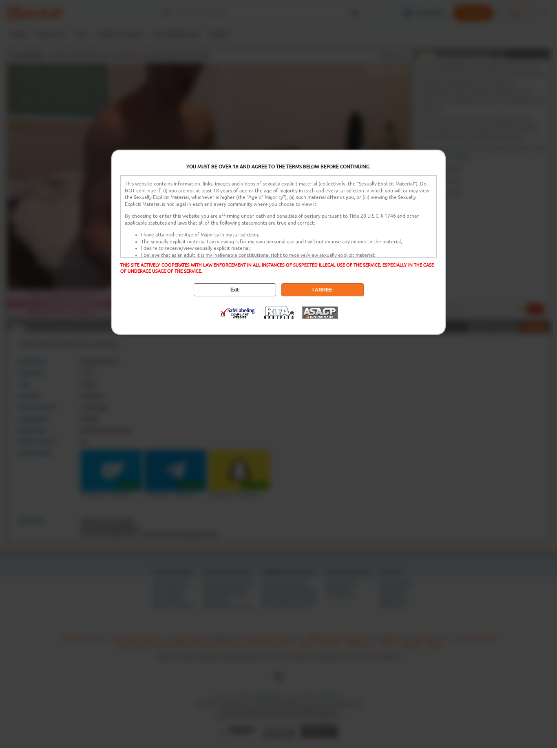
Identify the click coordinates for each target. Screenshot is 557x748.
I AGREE (322, 290)
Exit (234, 290)
